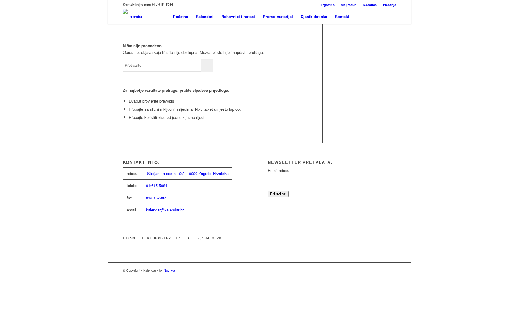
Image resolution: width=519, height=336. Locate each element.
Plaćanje (389, 4)
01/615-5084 (156, 185)
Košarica (370, 4)
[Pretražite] (359, 16)
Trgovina (328, 4)
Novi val (169, 270)
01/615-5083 (156, 198)
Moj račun (349, 4)
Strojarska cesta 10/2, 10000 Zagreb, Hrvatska (188, 173)
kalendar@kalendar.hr (165, 210)
